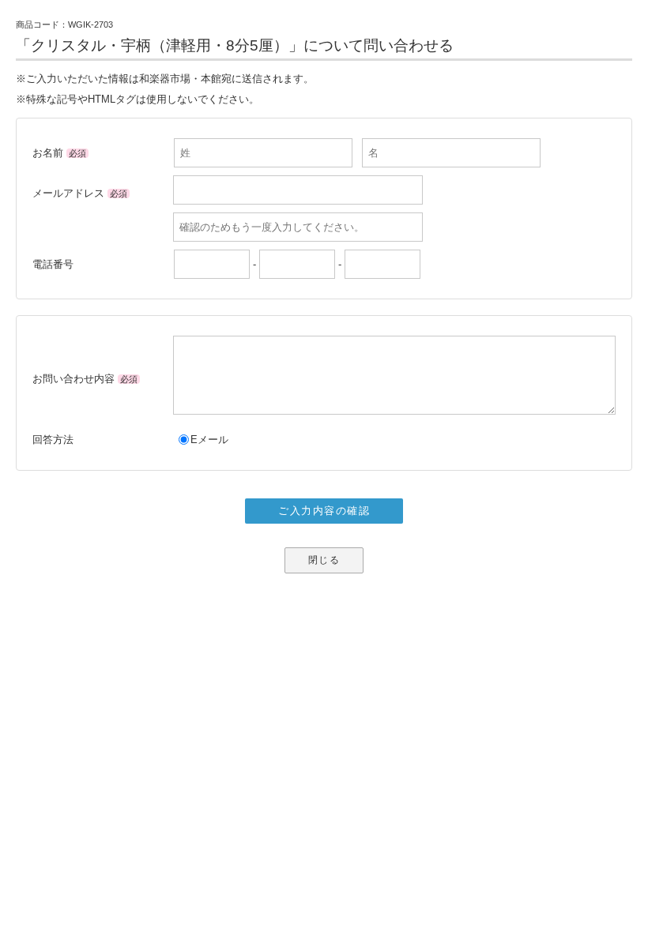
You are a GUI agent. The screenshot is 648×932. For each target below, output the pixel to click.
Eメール (209, 439)
